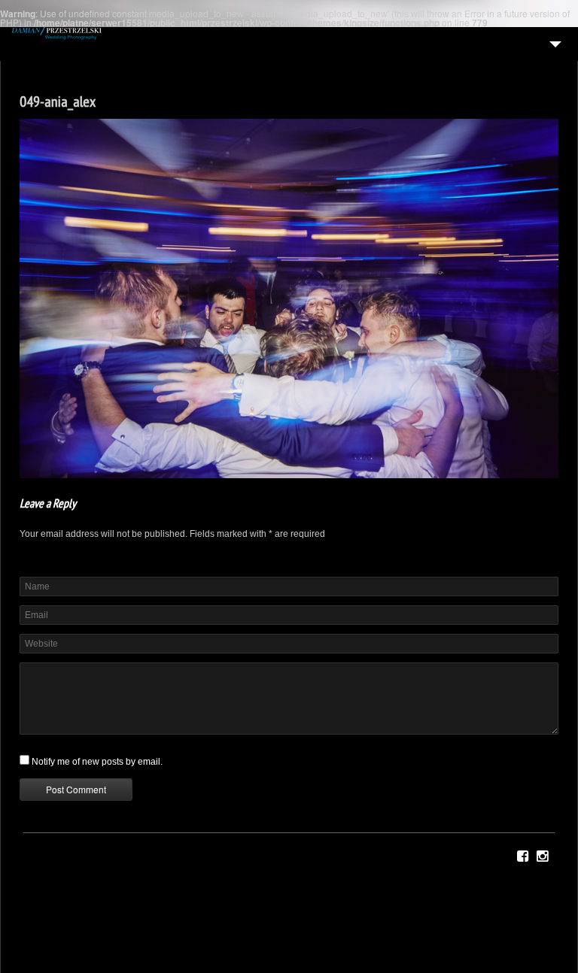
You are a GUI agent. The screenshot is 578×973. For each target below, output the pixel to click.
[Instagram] (542, 856)
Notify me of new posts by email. (97, 761)
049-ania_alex (58, 101)
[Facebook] (522, 856)
